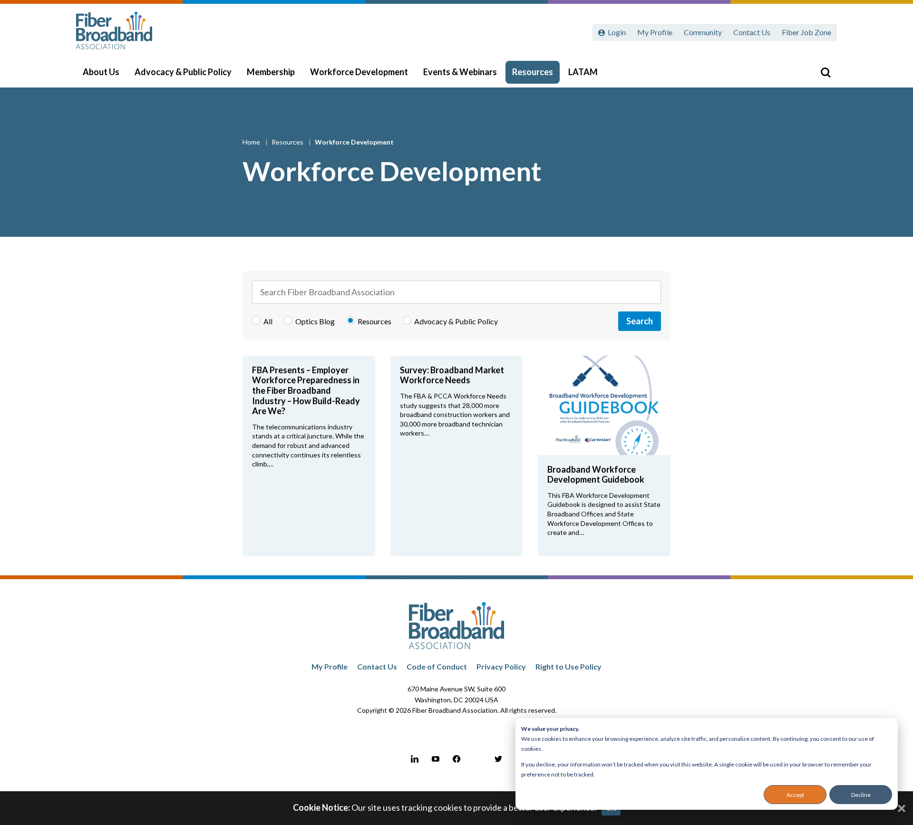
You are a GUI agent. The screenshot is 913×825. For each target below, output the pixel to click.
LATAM (583, 72)
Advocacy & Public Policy (183, 72)
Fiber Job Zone (806, 32)
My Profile (654, 32)
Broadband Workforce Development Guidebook (595, 474)
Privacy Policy (501, 666)
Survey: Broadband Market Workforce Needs (452, 375)
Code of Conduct (437, 666)
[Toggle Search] (825, 72)
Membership (271, 72)
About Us (101, 72)
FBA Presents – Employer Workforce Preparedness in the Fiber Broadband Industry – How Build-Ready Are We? (306, 390)
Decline (861, 794)
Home (252, 142)
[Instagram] (477, 758)
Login (617, 32)
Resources (532, 72)
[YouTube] (435, 758)
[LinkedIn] (414, 758)
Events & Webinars (460, 72)
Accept (795, 794)
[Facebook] (456, 758)
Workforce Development (359, 72)
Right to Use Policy (568, 666)
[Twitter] (498, 758)
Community (703, 32)
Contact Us (751, 32)
